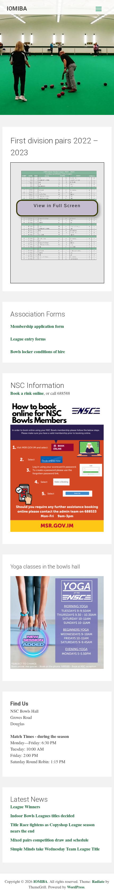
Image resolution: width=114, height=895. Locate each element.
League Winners (25, 807)
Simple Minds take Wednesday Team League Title (55, 849)
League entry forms (28, 339)
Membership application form (37, 326)
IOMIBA (17, 8)
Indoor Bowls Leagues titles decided (42, 816)
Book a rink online (27, 393)
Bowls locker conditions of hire (37, 351)
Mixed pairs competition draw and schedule (49, 840)
